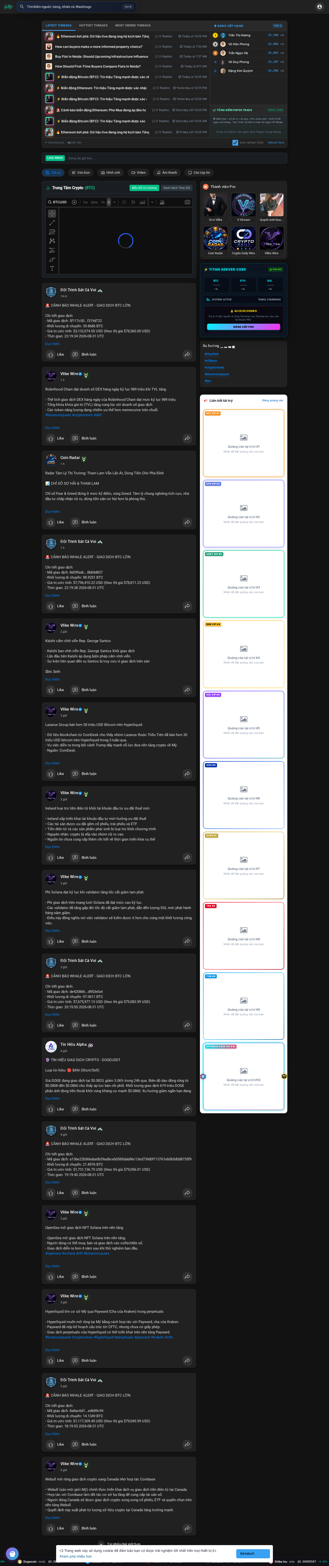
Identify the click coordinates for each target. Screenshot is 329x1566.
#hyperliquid (103, 1337)
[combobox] (76, 7)
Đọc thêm (52, 344)
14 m (63, 296)
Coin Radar (70, 458)
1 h (62, 380)
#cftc (169, 1337)
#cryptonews (82, 415)
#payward (142, 1337)
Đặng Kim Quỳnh (240, 71)
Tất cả (55, 172)
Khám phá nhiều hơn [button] (76, 1556)
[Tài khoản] (319, 6)
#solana (68, 1253)
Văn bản (83, 172)
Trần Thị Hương (239, 35)
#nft (79, 1253)
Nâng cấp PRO (243, 326)
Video (141, 172)
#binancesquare (58, 415)
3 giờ (63, 715)
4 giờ (63, 1051)
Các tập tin (201, 172)
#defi (98, 415)
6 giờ (63, 1470)
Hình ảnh (113, 172)
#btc (207, 381)
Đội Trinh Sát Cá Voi (78, 290)
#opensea (53, 1253)
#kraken (157, 1337)
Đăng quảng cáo (272, 400)
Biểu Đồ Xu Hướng (144, 188)
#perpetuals (123, 1337)
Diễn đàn (76, 142)
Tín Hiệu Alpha (73, 1044)
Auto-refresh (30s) (251, 142)
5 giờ (63, 1218)
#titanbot (211, 354)
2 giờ (63, 631)
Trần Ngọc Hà (238, 53)
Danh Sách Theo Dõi (177, 188)
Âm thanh (169, 172)
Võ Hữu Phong (238, 44)
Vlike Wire (69, 374)
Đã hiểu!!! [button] (247, 1553)
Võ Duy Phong (238, 62)
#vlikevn (210, 361)
